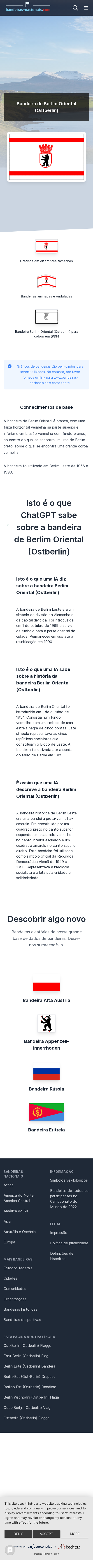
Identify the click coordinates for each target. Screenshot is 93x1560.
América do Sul (16, 1211)
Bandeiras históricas (20, 1309)
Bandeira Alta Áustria (46, 1000)
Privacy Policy (51, 1553)
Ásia (7, 1221)
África (9, 1185)
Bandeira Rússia (46, 1089)
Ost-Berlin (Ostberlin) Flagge (27, 1345)
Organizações (15, 1299)
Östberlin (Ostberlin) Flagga (26, 1418)
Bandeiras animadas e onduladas (46, 296)
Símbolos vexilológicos (69, 1180)
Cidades (10, 1278)
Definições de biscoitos (61, 1256)
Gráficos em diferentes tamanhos (46, 261)
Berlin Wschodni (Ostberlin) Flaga (31, 1397)
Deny (18, 1534)
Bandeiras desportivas (22, 1319)
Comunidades (15, 1288)
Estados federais (18, 1268)
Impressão (58, 1232)
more (75, 1534)
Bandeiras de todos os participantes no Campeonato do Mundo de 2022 (69, 1198)
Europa (9, 1242)
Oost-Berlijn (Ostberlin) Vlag (27, 1407)
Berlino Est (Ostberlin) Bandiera (30, 1387)
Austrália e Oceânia (20, 1231)
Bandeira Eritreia (46, 1130)
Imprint (38, 1553)
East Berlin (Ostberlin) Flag (26, 1356)
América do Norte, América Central (19, 1198)
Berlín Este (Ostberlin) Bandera (29, 1366)
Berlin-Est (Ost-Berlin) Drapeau (29, 1376)
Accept (46, 1534)
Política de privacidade (69, 1243)
